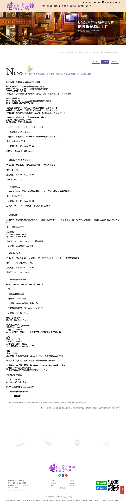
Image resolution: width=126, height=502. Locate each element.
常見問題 (65, 6)
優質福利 (81, 6)
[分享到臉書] (63, 475)
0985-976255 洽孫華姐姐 (92, 2)
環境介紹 (57, 6)
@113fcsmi (15, 487)
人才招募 (105, 61)
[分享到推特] (59, 475)
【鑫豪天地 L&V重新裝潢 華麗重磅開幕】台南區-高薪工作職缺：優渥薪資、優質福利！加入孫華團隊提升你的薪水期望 (82, 408)
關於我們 (49, 6)
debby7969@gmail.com (112, 2)
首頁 (43, 6)
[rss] (66, 475)
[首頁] (20, 6)
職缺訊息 (73, 6)
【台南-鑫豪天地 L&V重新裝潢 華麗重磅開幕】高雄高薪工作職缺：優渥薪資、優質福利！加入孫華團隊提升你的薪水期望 (50, 402)
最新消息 (88, 6)
